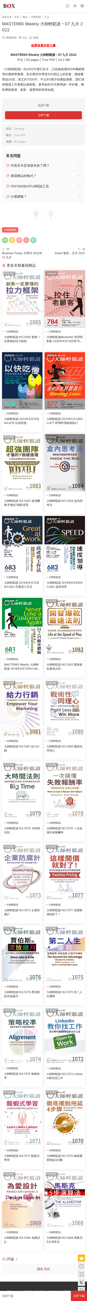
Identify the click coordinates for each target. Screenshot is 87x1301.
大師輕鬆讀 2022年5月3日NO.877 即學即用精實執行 (65, 421)
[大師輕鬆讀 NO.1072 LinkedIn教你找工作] (65, 1036)
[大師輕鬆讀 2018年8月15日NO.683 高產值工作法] (22, 544)
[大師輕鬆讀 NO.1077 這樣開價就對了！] (65, 872)
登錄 (47, 1269)
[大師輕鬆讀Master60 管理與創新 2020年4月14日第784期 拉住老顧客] (65, 299)
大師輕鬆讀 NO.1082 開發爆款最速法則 (64, 666)
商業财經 (11, 37)
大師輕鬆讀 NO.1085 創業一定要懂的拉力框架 (22, 339)
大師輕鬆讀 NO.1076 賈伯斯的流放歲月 (22, 994)
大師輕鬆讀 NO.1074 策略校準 (22, 1075)
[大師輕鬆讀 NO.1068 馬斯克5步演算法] (65, 1199)
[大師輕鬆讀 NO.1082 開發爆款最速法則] (65, 626)
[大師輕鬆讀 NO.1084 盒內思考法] (65, 462)
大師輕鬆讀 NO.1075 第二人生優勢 (64, 994)
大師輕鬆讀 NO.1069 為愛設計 (22, 1239)
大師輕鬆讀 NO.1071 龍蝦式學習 (21, 1157)
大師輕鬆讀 (10, 229)
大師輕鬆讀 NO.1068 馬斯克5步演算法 (65, 1239)
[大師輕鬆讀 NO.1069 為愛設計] (22, 1199)
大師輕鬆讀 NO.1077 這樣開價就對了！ (64, 912)
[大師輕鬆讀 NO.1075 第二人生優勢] (65, 954)
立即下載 (43, 115)
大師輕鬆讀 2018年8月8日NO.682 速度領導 (65, 584)
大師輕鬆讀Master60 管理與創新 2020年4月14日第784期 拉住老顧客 (65, 339)
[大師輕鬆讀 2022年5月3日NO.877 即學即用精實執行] (65, 381)
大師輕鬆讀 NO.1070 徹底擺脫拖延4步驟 (64, 1157)
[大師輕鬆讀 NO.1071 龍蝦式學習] (22, 1118)
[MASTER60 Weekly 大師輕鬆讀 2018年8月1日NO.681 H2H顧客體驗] (22, 626)
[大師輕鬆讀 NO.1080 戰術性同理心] (65, 708)
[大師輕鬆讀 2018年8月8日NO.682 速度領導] (65, 544)
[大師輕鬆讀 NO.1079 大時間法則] (22, 790)
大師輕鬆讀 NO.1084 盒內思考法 (65, 502)
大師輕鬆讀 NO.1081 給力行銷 (22, 748)
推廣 (35, 37)
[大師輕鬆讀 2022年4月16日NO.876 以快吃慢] (22, 381)
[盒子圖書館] (9, 6)
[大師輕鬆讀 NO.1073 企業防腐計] (22, 872)
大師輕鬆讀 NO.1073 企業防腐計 (22, 912)
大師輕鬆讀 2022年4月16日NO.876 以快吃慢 (21, 421)
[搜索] (67, 6)
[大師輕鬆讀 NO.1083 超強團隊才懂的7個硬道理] (22, 462)
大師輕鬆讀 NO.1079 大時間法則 (22, 830)
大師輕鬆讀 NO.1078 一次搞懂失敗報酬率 (64, 830)
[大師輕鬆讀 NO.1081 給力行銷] (22, 708)
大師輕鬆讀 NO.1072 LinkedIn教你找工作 (65, 1076)
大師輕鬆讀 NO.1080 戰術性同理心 (65, 748)
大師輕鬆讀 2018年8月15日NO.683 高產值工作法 (21, 584)
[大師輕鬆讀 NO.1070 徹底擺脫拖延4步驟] (65, 1118)
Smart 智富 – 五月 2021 (70, 253)
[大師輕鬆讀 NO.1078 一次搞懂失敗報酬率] (65, 790)
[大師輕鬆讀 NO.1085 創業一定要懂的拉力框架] (22, 299)
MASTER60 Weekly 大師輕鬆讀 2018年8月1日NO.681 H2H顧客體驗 (21, 667)
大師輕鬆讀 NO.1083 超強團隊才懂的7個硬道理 (22, 502)
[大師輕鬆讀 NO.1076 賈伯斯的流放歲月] (22, 954)
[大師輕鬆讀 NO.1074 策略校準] (22, 1035)
